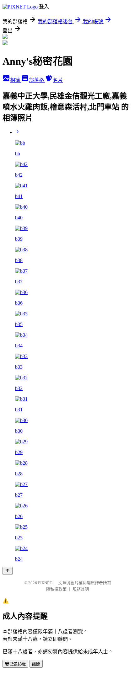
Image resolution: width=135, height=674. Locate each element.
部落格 (37, 80)
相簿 (15, 80)
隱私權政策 (56, 589)
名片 (58, 80)
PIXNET (45, 582)
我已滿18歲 (15, 664)
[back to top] (8, 571)
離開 (36, 664)
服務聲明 (81, 589)
